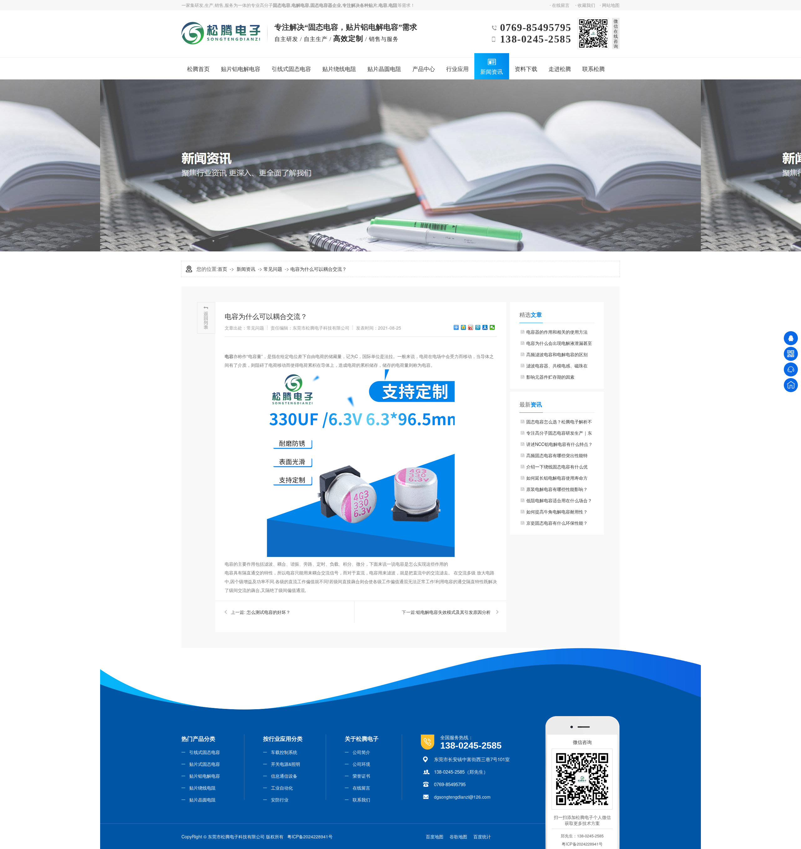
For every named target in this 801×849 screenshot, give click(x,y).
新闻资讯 (491, 71)
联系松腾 (593, 68)
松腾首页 (198, 68)
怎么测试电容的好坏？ (268, 612)
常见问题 (272, 268)
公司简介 (361, 752)
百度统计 (482, 836)
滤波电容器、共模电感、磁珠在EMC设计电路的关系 (557, 366)
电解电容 (300, 5)
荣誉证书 (361, 776)
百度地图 (434, 836)
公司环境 (361, 764)
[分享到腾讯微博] (478, 327)
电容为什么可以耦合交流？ (318, 268)
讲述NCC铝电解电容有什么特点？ (559, 444)
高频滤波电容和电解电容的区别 (557, 354)
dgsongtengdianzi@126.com (462, 797)
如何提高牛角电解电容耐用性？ (557, 511)
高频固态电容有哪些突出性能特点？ (557, 456)
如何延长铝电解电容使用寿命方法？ (557, 479)
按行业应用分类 (283, 739)
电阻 (393, 5)
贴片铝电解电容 (240, 68)
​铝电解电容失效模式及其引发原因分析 (453, 612)
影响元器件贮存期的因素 (550, 377)
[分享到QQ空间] (463, 327)
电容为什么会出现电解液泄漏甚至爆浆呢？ (559, 344)
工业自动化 (282, 788)
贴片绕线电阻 (339, 68)
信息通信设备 (284, 776)
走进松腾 (559, 68)
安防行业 (279, 799)
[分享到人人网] (485, 327)
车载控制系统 (284, 752)
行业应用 (457, 68)
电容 (383, 5)
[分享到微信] (492, 327)
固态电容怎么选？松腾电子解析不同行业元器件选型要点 (559, 422)
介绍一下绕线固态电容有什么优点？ (557, 467)
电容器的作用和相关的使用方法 (557, 332)
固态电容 (281, 5)
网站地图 (611, 5)
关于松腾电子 (362, 739)
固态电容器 (321, 5)
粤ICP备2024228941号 (310, 836)
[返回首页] (791, 385)
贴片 (373, 5)
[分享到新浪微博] (470, 327)
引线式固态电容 (291, 68)
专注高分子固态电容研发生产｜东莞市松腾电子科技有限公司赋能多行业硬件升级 (559, 434)
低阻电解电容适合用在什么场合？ (559, 500)
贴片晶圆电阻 (384, 68)
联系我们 (361, 799)
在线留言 (560, 5)
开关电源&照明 (285, 764)
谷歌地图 (458, 836)
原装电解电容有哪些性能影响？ (557, 489)
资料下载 (526, 68)
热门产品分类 (198, 739)
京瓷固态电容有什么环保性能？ (557, 523)
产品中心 (423, 68)
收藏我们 (586, 5)
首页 (222, 268)
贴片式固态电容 (204, 764)
